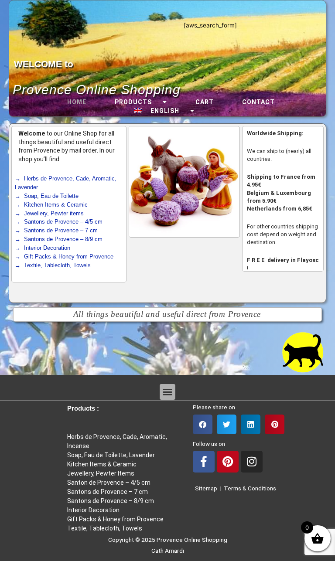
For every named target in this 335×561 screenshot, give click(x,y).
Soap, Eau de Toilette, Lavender (111, 455)
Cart (204, 102)
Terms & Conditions (250, 488)
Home (76, 102)
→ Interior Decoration (42, 248)
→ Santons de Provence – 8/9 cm (59, 239)
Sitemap (204, 488)
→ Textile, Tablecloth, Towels (53, 265)
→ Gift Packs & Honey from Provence (64, 256)
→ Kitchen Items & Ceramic (51, 204)
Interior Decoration (93, 510)
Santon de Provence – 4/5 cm (108, 482)
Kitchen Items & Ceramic (102, 464)
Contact (258, 102)
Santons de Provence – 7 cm (107, 491)
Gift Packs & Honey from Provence (115, 519)
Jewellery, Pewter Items (100, 473)
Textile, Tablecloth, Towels (104, 528)
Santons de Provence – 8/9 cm (110, 500)
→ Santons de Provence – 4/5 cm (59, 221)
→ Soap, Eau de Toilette (47, 196)
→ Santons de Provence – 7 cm (56, 230)
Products (133, 102)
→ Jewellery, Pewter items (49, 213)
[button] (167, 392)
